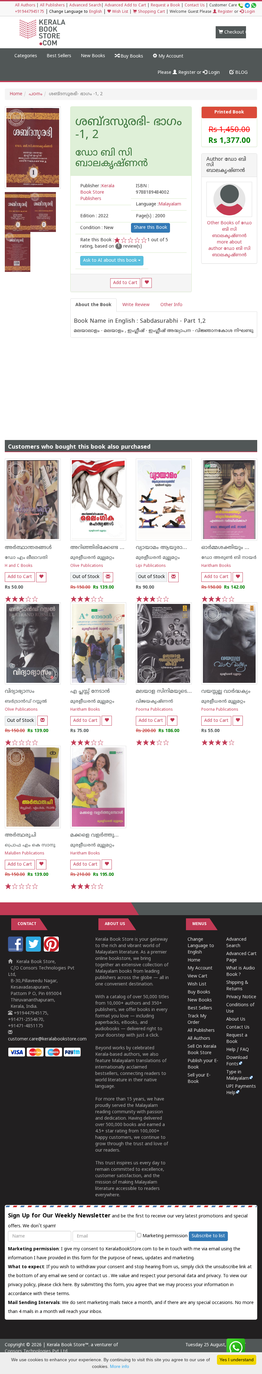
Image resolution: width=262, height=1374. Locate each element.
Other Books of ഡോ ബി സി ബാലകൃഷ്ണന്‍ (229, 229)
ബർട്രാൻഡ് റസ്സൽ (26, 701)
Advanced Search (85, 5)
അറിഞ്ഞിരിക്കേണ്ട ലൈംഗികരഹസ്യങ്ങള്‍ (123, 547)
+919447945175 (29, 12)
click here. (63, 1285)
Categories (25, 56)
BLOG (241, 72)
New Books (93, 56)
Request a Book (165, 5)
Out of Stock (86, 577)
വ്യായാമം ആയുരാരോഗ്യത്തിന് (174, 547)
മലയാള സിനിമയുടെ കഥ (167, 691)
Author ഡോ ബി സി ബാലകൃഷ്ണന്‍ (226, 165)
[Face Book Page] (16, 950)
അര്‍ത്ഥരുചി (20, 835)
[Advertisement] (131, 382)
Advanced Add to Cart (125, 5)
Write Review (136, 305)
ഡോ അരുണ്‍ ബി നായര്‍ (229, 557)
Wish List (119, 12)
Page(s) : (150, 216)
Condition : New (96, 228)
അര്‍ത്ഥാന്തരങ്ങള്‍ (28, 547)
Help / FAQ (237, 1050)
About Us (235, 1019)
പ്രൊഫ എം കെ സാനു (30, 845)
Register (225, 12)
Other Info (171, 305)
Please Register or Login (189, 72)
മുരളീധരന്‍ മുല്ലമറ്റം (92, 557)
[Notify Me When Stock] (108, 577)
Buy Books (131, 56)
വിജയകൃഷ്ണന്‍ (154, 701)
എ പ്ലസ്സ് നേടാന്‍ (90, 691)
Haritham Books (216, 566)
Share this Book (150, 227)
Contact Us (194, 5)
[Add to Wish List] (147, 283)
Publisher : (97, 192)
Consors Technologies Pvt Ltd (36, 1351)
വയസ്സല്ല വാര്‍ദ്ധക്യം (225, 691)
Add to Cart (125, 283)
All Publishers (52, 5)
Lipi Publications (151, 566)
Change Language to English (201, 946)
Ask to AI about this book (110, 260)
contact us (97, 1276)
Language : (158, 204)
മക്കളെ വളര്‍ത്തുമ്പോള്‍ (100, 835)
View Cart (197, 976)
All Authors (25, 5)
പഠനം (35, 94)
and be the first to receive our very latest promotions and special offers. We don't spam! (128, 1220)
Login (249, 12)
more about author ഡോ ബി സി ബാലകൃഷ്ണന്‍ (229, 249)
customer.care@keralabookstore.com (47, 1039)
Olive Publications (86, 566)
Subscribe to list (208, 1236)
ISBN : (152, 189)
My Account (170, 56)
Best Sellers (59, 56)
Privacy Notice (241, 997)
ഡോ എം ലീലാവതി (26, 557)
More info (119, 1366)
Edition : (94, 216)
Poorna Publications (154, 709)
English (95, 12)
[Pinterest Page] (52, 950)
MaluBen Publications (24, 853)
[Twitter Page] (34, 950)
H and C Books (19, 566)
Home (16, 94)
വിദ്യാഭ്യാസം (20, 691)
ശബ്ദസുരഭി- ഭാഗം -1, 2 (128, 129)
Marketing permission (164, 1236)
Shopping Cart (151, 12)
